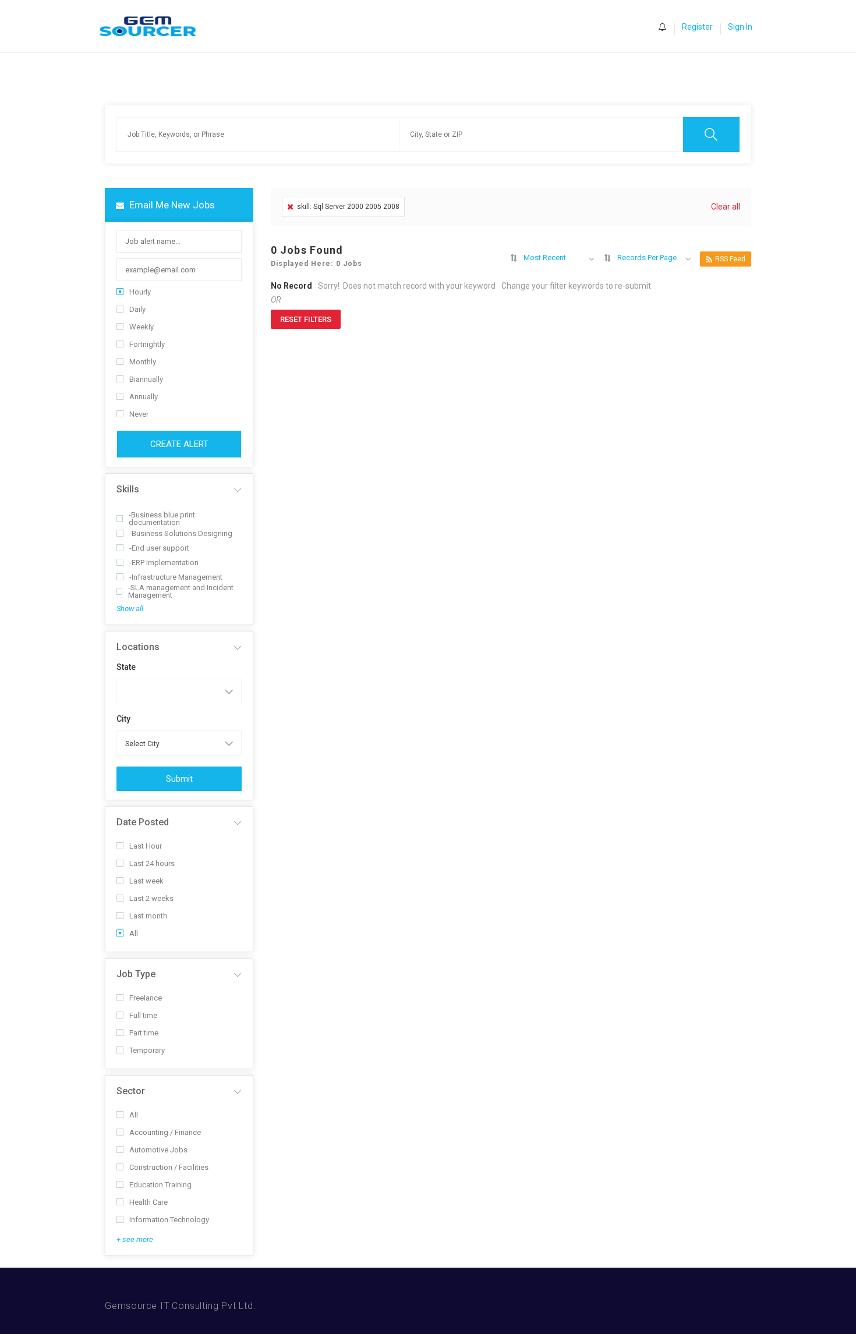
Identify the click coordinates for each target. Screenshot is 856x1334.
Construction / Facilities (168, 1167)
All (133, 933)
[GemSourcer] (153, 26)
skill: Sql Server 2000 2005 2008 (348, 207)
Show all (129, 608)
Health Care (148, 1202)
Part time (143, 1033)
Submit (179, 778)
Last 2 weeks (151, 898)
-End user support (159, 548)
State (126, 667)
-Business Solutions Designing (180, 533)
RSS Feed (730, 259)
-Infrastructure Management (175, 577)
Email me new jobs (171, 205)
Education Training (160, 1184)
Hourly (140, 292)
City (123, 719)
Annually (143, 396)
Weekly (141, 327)
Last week (146, 881)
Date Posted (142, 822)
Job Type (135, 974)
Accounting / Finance (165, 1132)
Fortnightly (147, 344)
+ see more (134, 1239)
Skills (127, 489)
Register (697, 26)
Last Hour (145, 846)
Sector (130, 1091)
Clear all (725, 206)
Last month (148, 916)
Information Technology (169, 1219)
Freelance (145, 998)
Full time (143, 1015)
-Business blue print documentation (162, 518)
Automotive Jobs (158, 1150)
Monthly (142, 362)
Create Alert (179, 444)
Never (138, 414)
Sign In (740, 26)
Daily (137, 309)
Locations (138, 646)
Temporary (147, 1050)
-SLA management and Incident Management (181, 591)
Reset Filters (305, 319)
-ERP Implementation (164, 562)
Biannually (146, 379)
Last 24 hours (152, 863)
